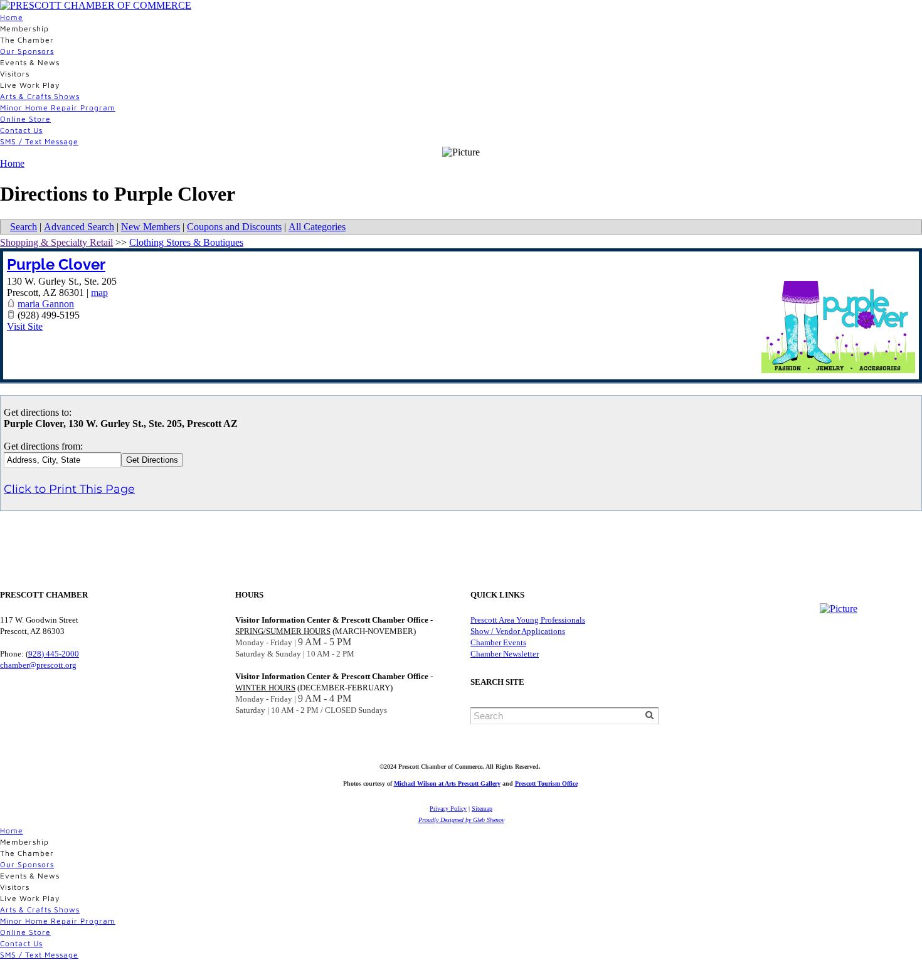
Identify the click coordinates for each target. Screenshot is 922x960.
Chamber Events (498, 642)
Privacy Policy (448, 808)
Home (11, 17)
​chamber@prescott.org (38, 665)
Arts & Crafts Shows (40, 96)
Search (23, 226)
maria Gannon (46, 303)
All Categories (317, 226)
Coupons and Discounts (234, 226)
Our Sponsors (27, 51)
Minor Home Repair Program (57, 107)
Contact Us (21, 130)
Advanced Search (79, 226)
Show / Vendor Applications (517, 631)
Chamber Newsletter (504, 653)
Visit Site (25, 326)
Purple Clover (56, 264)
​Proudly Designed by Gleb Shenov (461, 819)
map (99, 292)
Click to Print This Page (69, 489)
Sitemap (482, 808)
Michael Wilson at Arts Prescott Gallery (447, 783)
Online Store (25, 119)
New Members (150, 226)
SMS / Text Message (39, 141)
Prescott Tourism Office (546, 783)
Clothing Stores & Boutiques (186, 242)
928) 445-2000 (53, 653)
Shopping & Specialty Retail (56, 242)
